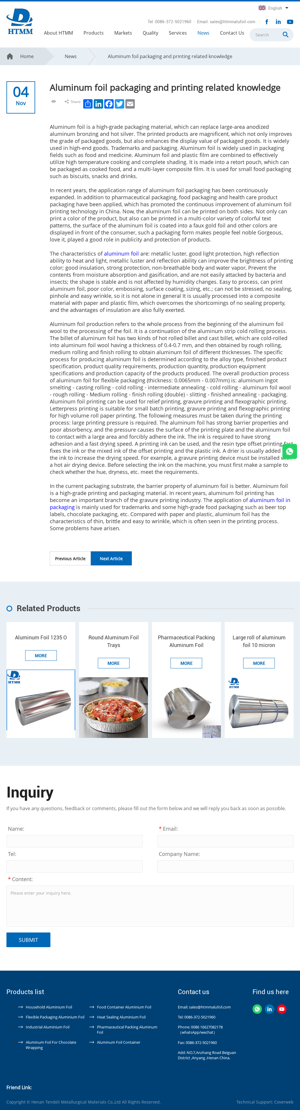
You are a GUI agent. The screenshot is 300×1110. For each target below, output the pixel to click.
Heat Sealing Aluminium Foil (121, 1017)
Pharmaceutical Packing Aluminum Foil (127, 1029)
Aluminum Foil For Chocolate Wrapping (51, 1045)
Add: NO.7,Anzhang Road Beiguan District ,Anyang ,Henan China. (207, 1055)
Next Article (111, 558)
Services (178, 33)
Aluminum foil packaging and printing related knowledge (170, 56)
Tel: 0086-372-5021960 (169, 21)
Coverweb (284, 1102)
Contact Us (232, 33)
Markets (123, 33)
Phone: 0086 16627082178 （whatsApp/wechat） (200, 1029)
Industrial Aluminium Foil (47, 1027)
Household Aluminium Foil (49, 1007)
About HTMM (58, 33)
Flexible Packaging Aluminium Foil (55, 1017)
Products (93, 33)
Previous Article (70, 558)
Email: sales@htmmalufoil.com (226, 21)
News (203, 33)
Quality (150, 33)
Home (27, 56)
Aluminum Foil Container (118, 1042)
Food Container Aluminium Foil (124, 1007)
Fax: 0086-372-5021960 (197, 1042)
